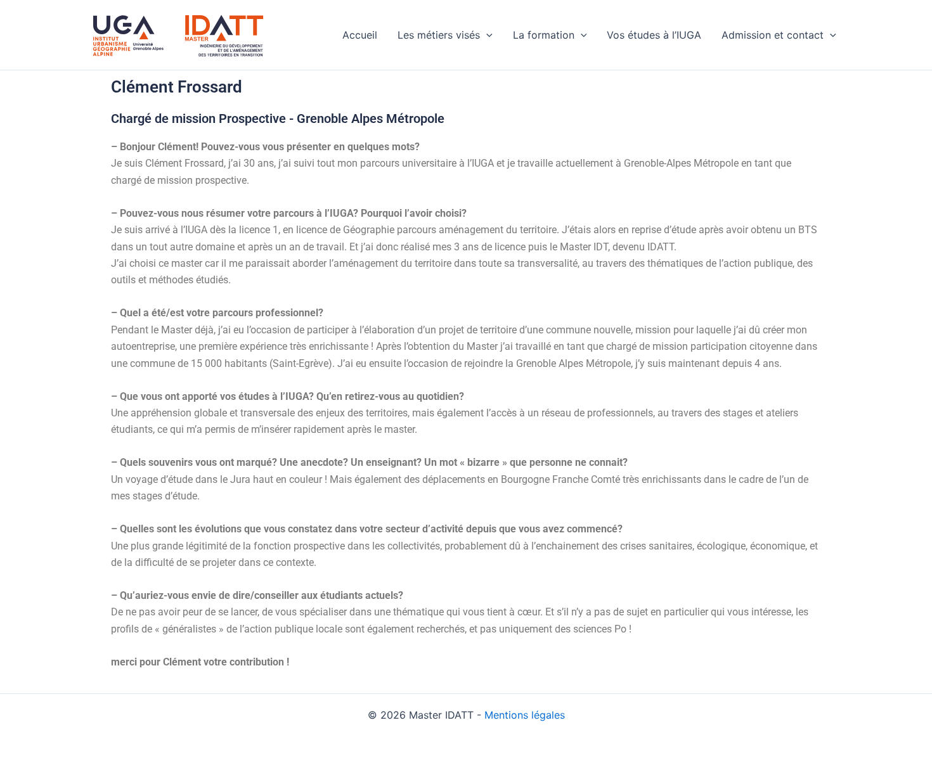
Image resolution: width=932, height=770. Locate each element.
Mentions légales (524, 715)
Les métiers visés (439, 35)
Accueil (359, 35)
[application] (486, 35)
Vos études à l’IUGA (654, 35)
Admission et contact (773, 35)
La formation (543, 35)
